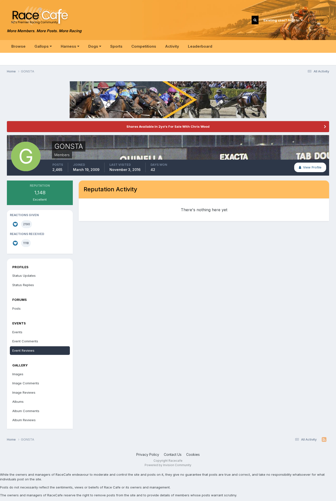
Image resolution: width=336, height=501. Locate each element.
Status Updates (24, 276)
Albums (18, 402)
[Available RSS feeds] (324, 439)
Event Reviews (23, 350)
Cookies (193, 454)
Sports (116, 46)
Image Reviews (23, 392)
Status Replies (23, 285)
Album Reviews (24, 420)
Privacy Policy (147, 454)
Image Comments (25, 383)
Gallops (42, 46)
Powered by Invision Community (168, 465)
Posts (16, 308)
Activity (172, 46)
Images (17, 374)
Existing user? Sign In (282, 20)
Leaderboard (200, 46)
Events (17, 332)
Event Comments (25, 341)
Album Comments (25, 411)
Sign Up (318, 20)
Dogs (93, 46)
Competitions (143, 46)
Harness (69, 46)
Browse (18, 46)
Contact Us (173, 454)
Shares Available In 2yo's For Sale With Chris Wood (168, 126)
